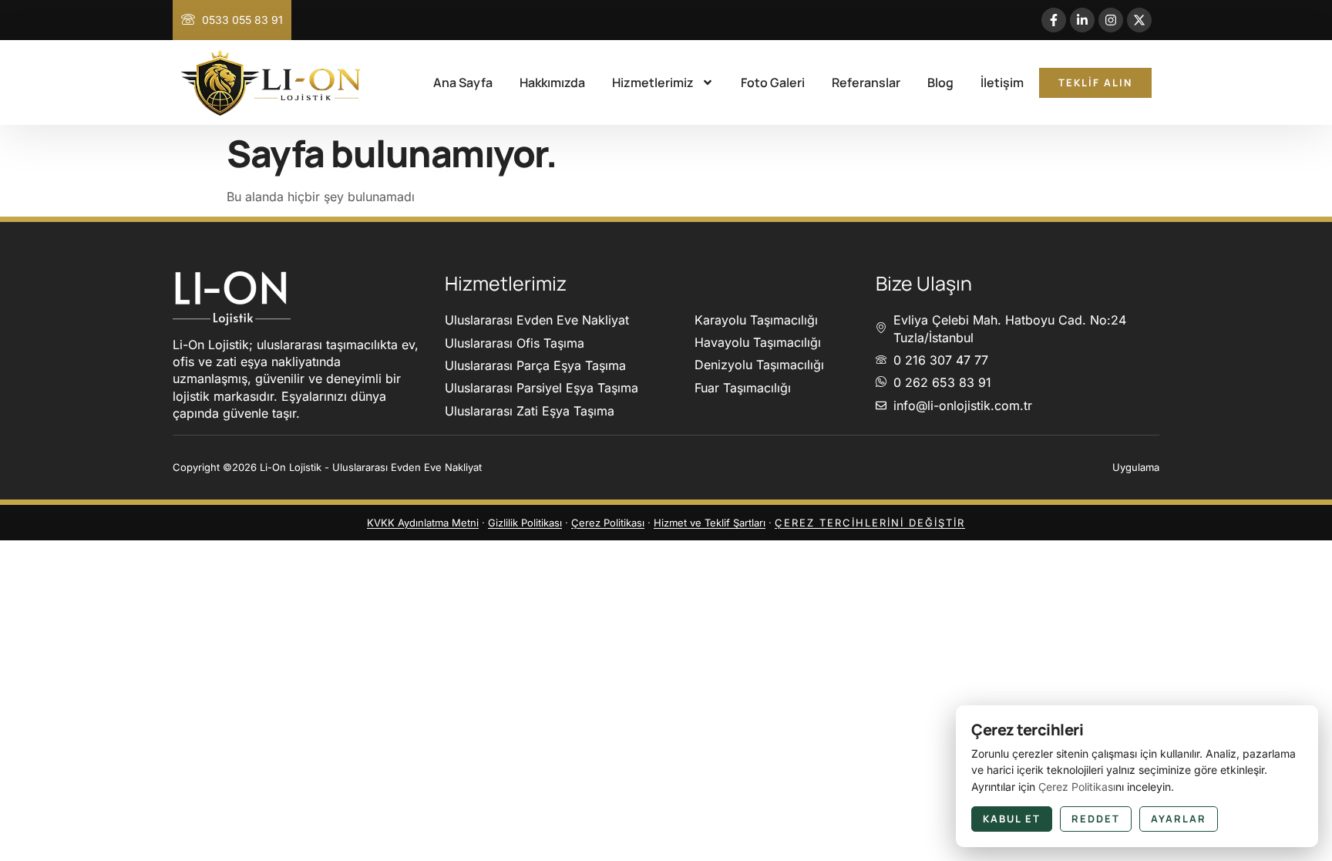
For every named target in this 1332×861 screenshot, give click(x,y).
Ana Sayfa (463, 82)
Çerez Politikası (607, 522)
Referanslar (866, 82)
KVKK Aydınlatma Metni (423, 522)
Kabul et (1012, 819)
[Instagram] (1110, 20)
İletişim (1002, 82)
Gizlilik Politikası (525, 522)
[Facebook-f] (1053, 20)
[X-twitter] (1139, 20)
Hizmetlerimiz (653, 82)
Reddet (1095, 819)
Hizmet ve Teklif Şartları (709, 522)
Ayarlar (1178, 819)
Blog (940, 82)
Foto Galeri (773, 82)
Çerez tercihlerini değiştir (870, 522)
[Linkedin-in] (1082, 20)
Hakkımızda (552, 82)
